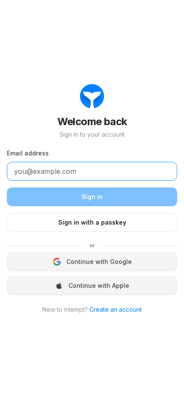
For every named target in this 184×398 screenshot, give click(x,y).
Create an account (115, 309)
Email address (28, 153)
